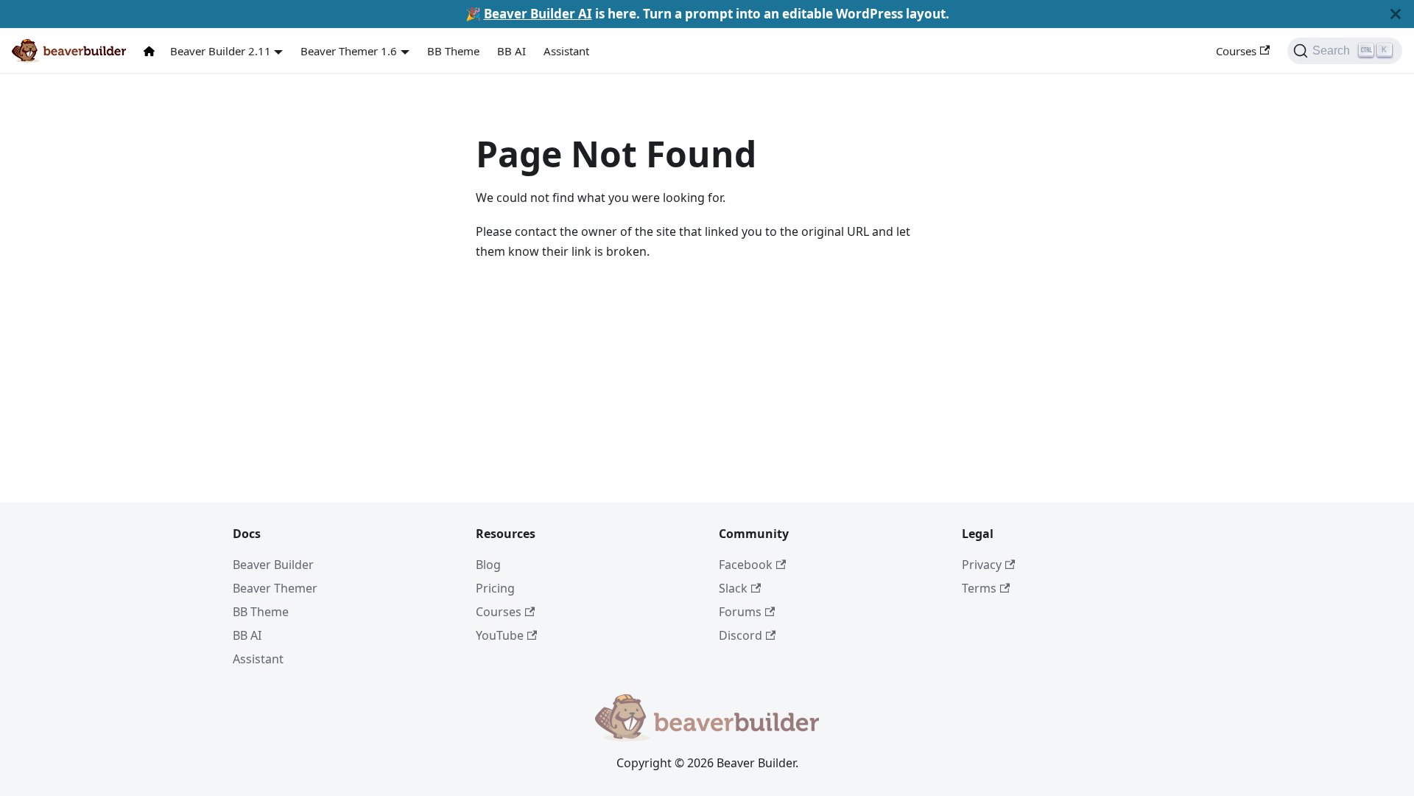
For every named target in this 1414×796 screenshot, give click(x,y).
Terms (979, 588)
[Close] (1395, 14)
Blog (488, 564)
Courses (1236, 50)
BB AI (511, 50)
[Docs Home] (152, 51)
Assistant (566, 50)
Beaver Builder (273, 564)
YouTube (500, 635)
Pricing (495, 588)
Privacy (982, 564)
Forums (740, 612)
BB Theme (453, 50)
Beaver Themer (275, 588)
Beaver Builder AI (538, 13)
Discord (740, 635)
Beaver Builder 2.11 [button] (220, 50)
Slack (733, 588)
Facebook (746, 564)
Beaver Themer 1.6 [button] (348, 50)
